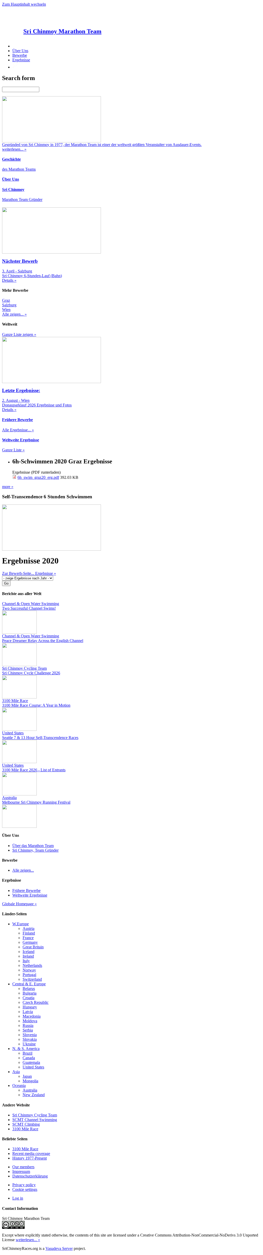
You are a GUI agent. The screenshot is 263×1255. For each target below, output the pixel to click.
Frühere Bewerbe (26, 890)
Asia (16, 1071)
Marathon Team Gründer (22, 199)
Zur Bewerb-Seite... (18, 573)
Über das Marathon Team (33, 845)
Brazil (27, 1053)
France (28, 938)
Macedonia (32, 1016)
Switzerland (32, 979)
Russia (28, 1025)
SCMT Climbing (26, 1124)
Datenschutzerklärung (30, 1176)
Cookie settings (24, 1189)
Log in (17, 1198)
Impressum (21, 1171)
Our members (23, 1167)
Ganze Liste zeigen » (19, 334)
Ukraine (29, 1044)
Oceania (19, 1085)
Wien (6, 309)
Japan (27, 1076)
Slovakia (30, 1039)
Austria (28, 928)
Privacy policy (24, 1185)
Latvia (28, 1011)
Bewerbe (19, 55)
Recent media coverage (31, 1153)
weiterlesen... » (28, 1240)
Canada (29, 1058)
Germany (30, 942)
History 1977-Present (29, 1158)
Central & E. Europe (29, 984)
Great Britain (33, 947)
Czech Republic (36, 1002)
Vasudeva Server (59, 1248)
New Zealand (34, 1095)
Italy (26, 961)
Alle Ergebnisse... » (18, 430)
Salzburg (9, 305)
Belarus (29, 988)
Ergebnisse (21, 60)
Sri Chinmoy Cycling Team (34, 1115)
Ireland (28, 956)
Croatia (28, 998)
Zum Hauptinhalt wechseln (24, 4)
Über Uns (20, 50)
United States (33, 1067)
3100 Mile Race (25, 1129)
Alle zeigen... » (14, 314)
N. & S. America (26, 1048)
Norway (29, 970)
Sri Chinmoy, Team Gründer (35, 850)
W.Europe (20, 924)
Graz (6, 300)
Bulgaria (29, 993)
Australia (30, 1090)
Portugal (29, 974)
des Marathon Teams (19, 169)
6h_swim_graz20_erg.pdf (38, 477)
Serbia (28, 1030)
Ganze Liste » (13, 450)
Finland (29, 933)
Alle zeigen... (23, 870)
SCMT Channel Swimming (34, 1119)
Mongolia (30, 1081)
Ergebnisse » (45, 573)
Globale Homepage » (19, 904)
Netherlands (32, 965)
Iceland (28, 951)
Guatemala (31, 1062)
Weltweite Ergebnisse (29, 895)
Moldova (30, 1021)
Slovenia (30, 1035)
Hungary (30, 1007)
